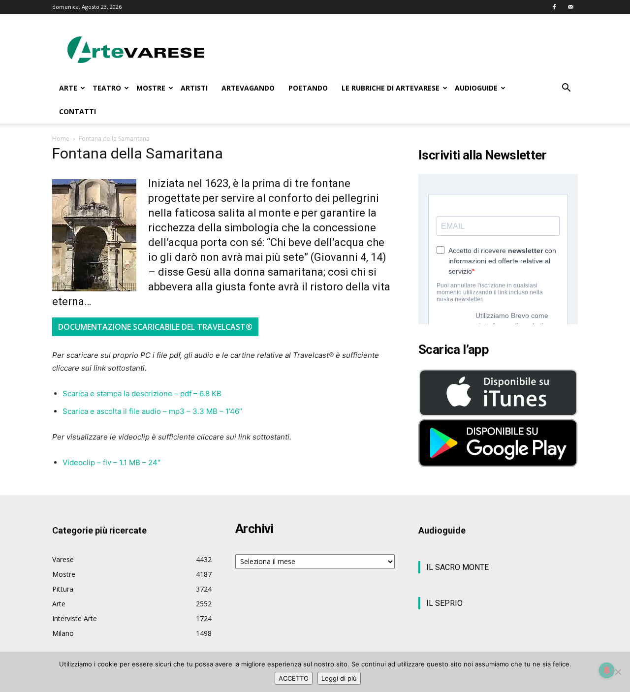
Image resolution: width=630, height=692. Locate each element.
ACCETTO (294, 678)
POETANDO (308, 88)
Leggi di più (339, 678)
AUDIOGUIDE (476, 88)
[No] (618, 672)
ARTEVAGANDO (248, 88)
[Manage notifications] (607, 670)
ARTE (68, 88)
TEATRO (107, 88)
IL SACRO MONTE (457, 567)
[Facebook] (554, 7)
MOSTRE (150, 88)
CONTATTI (77, 111)
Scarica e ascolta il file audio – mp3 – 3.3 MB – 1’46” (152, 411)
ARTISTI (194, 88)
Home (60, 138)
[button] (566, 89)
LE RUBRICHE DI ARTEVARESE (391, 88)
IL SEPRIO (444, 603)
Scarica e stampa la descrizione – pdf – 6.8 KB (142, 393)
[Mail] (570, 7)
